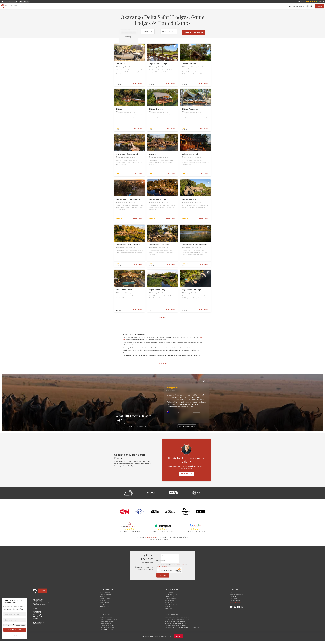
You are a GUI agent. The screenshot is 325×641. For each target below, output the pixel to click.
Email (158, 560)
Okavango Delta (123, 67)
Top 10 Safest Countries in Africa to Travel (177, 617)
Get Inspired (163, 575)
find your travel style (296, 6)
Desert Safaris (169, 602)
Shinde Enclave (156, 109)
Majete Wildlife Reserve (106, 629)
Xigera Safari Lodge (158, 290)
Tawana (152, 154)
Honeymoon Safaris (171, 594)
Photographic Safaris (171, 598)
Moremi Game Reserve (107, 621)
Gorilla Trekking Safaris (171, 604)
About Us (64, 6)
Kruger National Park (106, 617)
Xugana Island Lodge (191, 290)
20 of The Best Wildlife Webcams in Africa (177, 619)
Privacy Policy (180, 564)
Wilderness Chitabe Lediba (128, 199)
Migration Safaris (169, 606)
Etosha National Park (106, 623)
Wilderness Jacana (157, 199)
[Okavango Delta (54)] (128, 32)
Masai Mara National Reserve (108, 619)
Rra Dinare (120, 64)
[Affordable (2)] (147, 31)
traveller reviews (150, 537)
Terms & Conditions (162, 566)
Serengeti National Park (107, 625)
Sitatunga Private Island (127, 154)
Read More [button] (196, 412)
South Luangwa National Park (108, 627)
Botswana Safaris (105, 592)
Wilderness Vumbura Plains (194, 245)
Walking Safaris (169, 596)
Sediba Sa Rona (189, 64)
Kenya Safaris (103, 596)
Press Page (233, 596)
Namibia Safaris (104, 606)
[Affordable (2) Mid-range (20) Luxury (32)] (147, 31)
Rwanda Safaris (104, 602)
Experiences (53, 6)
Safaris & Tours (26, 6)
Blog (231, 592)
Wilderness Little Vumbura (128, 245)
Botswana (132, 67)
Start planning (186, 474)
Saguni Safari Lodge (158, 64)
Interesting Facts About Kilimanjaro (175, 625)
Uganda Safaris (104, 604)
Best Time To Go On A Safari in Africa (175, 623)
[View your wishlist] (307, 6)
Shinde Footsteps (190, 109)
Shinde (119, 109)
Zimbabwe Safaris (105, 598)
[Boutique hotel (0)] (169, 31)
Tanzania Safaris (104, 600)
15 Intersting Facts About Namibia (175, 621)
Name (158, 556)
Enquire (319, 6)
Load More (162, 317)
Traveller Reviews (235, 600)
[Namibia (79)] (128, 30)
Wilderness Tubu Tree (159, 245)
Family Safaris (169, 592)
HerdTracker (233, 598)
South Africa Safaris (105, 594)
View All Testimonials (186, 426)
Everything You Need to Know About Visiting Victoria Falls (182, 627)
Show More (162, 363)
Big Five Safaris (169, 600)
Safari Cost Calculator (236, 594)
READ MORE (137, 83)
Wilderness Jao (189, 199)
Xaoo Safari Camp (124, 290)
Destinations (40, 6)
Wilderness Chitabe (191, 154)
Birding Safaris (169, 608)
